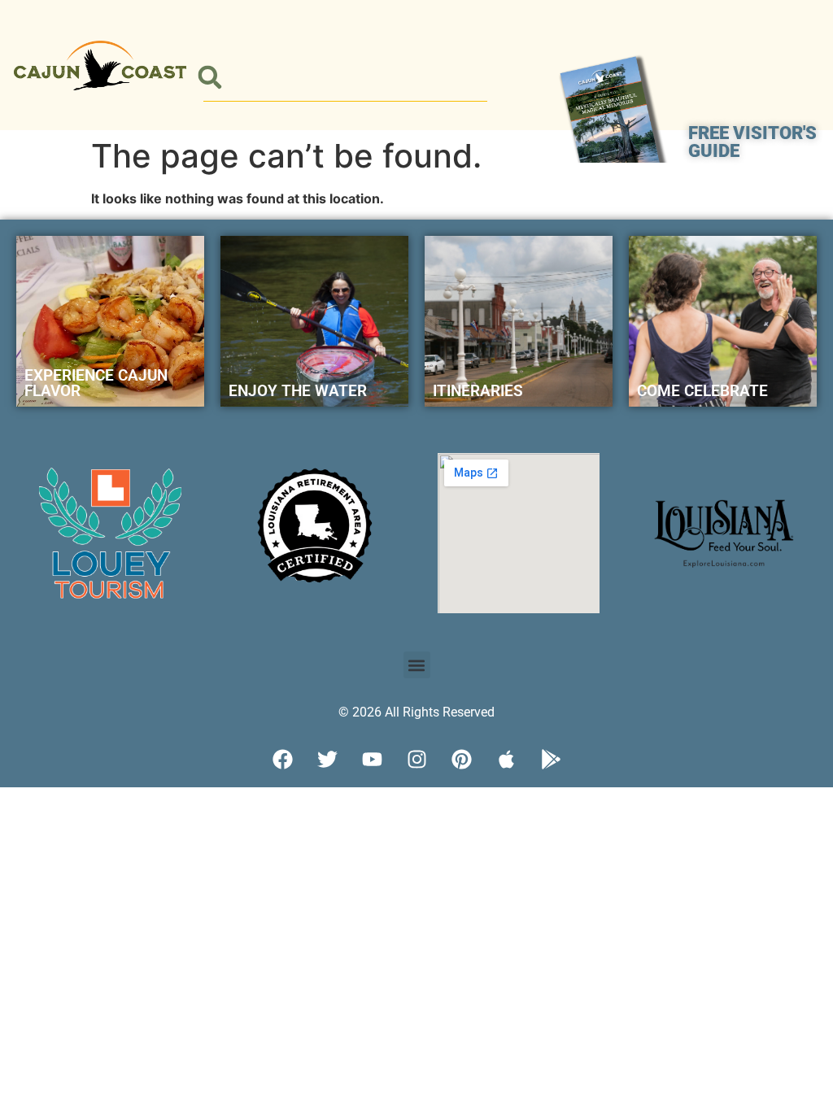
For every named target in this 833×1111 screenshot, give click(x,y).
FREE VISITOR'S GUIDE (752, 142)
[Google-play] (550, 758)
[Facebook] (282, 758)
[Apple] (506, 758)
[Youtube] (371, 758)
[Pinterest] (461, 758)
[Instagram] (416, 758)
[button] (209, 77)
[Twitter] (327, 758)
